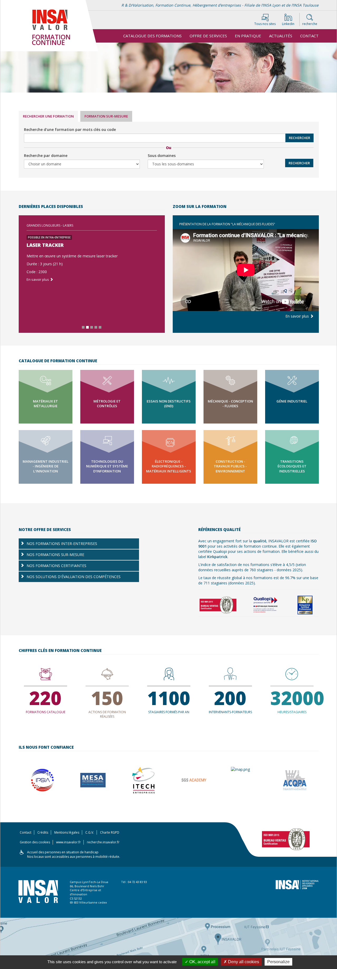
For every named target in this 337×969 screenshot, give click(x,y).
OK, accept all (201, 962)
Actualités (280, 35)
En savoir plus (38, 279)
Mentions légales (66, 832)
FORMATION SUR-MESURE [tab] (106, 116)
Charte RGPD (109, 832)
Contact (309, 35)
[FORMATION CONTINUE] (55, 27)
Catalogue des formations (152, 35)
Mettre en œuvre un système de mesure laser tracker (72, 255)
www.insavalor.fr (68, 842)
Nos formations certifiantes (56, 565)
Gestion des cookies (35, 842)
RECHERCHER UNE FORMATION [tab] (48, 116)
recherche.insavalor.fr (103, 842)
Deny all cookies (243, 962)
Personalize (278, 962)
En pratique (248, 35)
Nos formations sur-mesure (55, 554)
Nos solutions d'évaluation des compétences (74, 576)
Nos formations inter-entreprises (62, 543)
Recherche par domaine (45, 155)
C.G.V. (89, 832)
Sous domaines (162, 155)
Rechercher (299, 137)
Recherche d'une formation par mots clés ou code (70, 129)
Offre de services (208, 35)
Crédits (42, 832)
